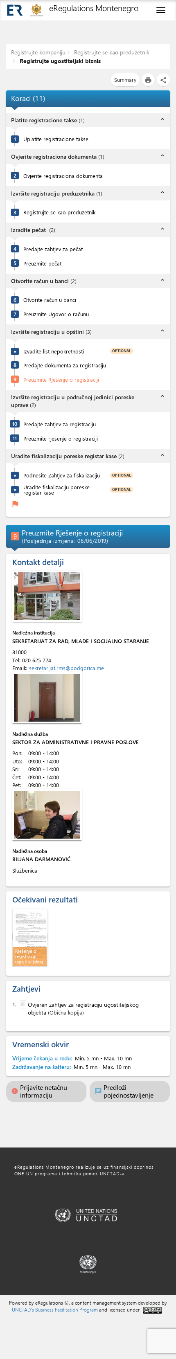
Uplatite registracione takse (55, 139)
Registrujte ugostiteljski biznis (59, 61)
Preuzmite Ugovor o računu (56, 314)
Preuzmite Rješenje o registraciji (61, 379)
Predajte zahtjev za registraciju (59, 424)
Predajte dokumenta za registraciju (64, 365)
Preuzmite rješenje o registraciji (60, 438)
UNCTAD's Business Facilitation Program (55, 1309)
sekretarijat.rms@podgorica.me (66, 667)
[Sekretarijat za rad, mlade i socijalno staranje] (47, 596)
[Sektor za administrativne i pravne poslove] (47, 697)
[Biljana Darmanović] (47, 814)
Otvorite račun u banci (49, 299)
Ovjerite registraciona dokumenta (63, 175)
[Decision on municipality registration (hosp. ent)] (30, 937)
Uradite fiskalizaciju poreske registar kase (56, 489)
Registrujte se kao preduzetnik (110, 52)
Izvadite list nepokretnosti (53, 351)
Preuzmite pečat (42, 263)
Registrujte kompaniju (38, 52)
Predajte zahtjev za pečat (53, 249)
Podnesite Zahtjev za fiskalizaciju (61, 475)
